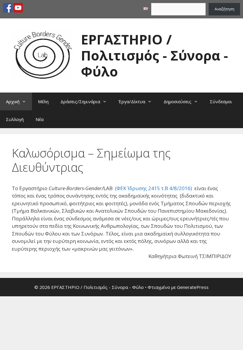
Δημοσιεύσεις (177, 101)
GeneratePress (193, 287)
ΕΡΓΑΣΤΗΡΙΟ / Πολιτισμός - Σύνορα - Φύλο (154, 55)
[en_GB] (145, 9)
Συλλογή (15, 119)
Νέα (40, 119)
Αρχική (13, 101)
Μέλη (43, 101)
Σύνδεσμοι (221, 101)
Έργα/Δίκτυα (132, 101)
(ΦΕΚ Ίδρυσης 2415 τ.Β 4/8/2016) (153, 188)
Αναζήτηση (224, 9)
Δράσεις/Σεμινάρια (80, 101)
